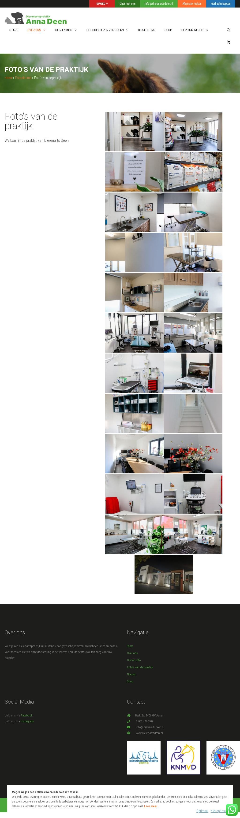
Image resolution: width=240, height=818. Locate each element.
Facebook (27, 715)
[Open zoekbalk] (228, 30)
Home (8, 78)
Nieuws (131, 674)
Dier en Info (63, 30)
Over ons (34, 30)
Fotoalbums (23, 78)
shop (168, 30)
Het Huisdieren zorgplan (105, 30)
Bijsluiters (146, 30)
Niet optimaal (219, 811)
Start (13, 30)
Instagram (27, 721)
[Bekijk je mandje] (228, 42)
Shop (130, 681)
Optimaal (202, 811)
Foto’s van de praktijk (140, 667)
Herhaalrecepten (194, 30)
